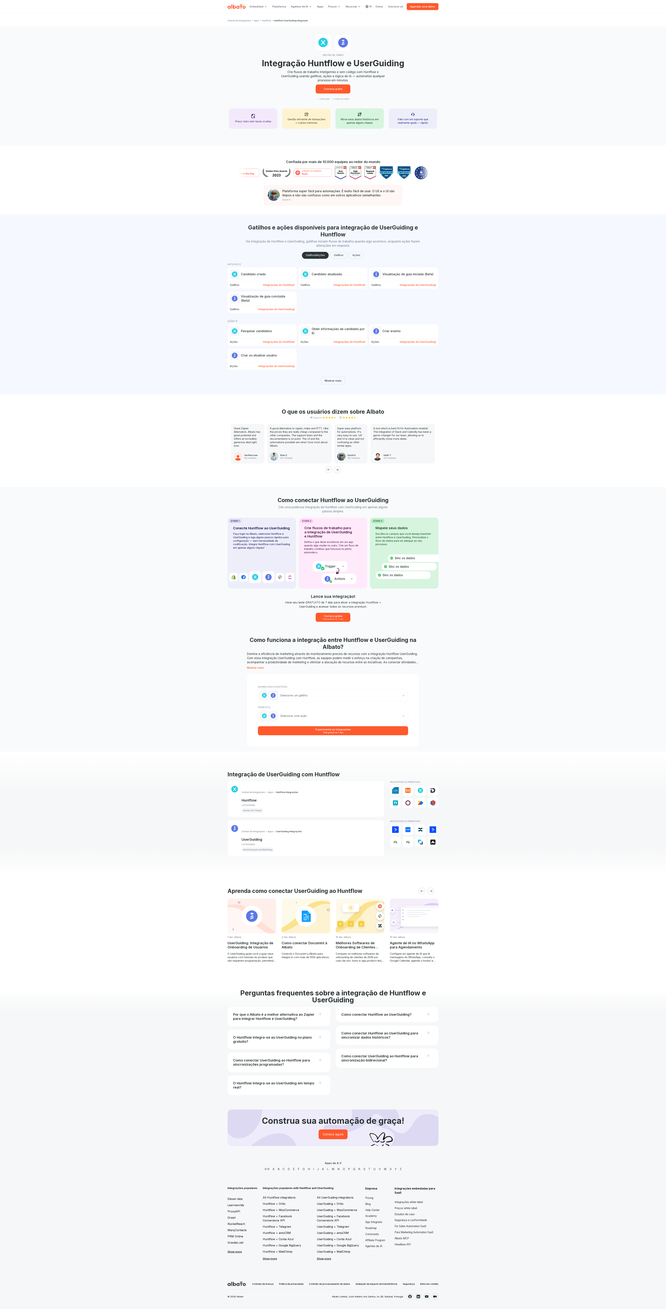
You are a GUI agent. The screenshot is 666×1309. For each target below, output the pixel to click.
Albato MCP (402, 1238)
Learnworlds (236, 1205)
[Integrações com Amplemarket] (433, 842)
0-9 (267, 1169)
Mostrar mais (333, 380)
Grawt (232, 1217)
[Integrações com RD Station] (420, 829)
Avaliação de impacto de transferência (376, 1283)
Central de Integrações (239, 20)
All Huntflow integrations (279, 1197)
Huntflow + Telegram (277, 1226)
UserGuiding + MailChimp (333, 1251)
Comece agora (333, 1134)
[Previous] (328, 469)
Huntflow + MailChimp (277, 1251)
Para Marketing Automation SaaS (414, 1232)
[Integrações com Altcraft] (420, 842)
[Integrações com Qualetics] (433, 803)
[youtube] (426, 1296)
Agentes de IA (373, 1246)
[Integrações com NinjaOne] (395, 803)
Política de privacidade (291, 1283)
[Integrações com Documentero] (395, 790)
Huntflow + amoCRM (277, 1233)
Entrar (379, 6)
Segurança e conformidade (411, 1220)
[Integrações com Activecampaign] (433, 829)
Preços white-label (406, 1208)
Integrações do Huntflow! (279, 285)
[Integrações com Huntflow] (420, 790)
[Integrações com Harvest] (408, 790)
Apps (320, 6)
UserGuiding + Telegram (333, 1226)
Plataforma (279, 6)
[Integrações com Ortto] (408, 829)
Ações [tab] (356, 255)
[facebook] (410, 1296)
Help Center (372, 1210)
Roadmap (371, 1228)
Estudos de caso (405, 1214)
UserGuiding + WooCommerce (337, 1210)
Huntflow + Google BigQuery (282, 1245)
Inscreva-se (395, 6)
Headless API (403, 1244)
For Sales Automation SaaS (410, 1226)
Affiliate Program (375, 1240)
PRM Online (235, 1236)
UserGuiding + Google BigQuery (338, 1245)
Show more (235, 1251)
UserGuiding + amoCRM (333, 1233)
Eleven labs (235, 1199)
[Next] (337, 469)
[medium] (435, 1296)
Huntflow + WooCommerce (281, 1210)
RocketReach (236, 1224)
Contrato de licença (263, 1283)
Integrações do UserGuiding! (418, 285)
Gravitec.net (235, 1242)
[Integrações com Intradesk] (433, 790)
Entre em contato (429, 1283)
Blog (368, 1204)
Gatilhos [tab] (338, 255)
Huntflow (266, 20)
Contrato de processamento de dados (329, 1283)
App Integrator (373, 1222)
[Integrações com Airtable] (395, 842)
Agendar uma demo (422, 6)
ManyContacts (237, 1230)
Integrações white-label (409, 1202)
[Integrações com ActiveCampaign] (395, 829)
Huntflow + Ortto (274, 1203)
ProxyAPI (234, 1211)
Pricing (369, 1198)
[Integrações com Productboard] (420, 803)
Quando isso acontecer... (273, 686)
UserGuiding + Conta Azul (334, 1239)
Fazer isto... (264, 707)
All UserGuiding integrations (335, 1197)
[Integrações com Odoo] (408, 803)
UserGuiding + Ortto (330, 1203)
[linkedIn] (418, 1296)
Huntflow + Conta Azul (278, 1239)
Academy (371, 1216)
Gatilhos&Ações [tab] (315, 255)
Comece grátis (333, 89)
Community (372, 1234)
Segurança (409, 1283)
